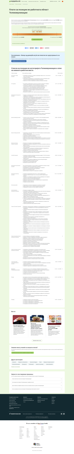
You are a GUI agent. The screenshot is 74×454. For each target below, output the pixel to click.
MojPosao (42, 428)
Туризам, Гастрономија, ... (40, 364)
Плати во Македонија (12, 398)
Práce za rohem (21, 435)
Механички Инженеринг (16, 364)
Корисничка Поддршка (33, 362)
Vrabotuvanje (43, 431)
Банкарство (14, 362)
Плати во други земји (12, 401)
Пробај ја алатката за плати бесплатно (18, 61)
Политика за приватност (39, 413)
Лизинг (40, 362)
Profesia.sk (20, 430)
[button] (63, 1)
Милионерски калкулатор (13, 403)
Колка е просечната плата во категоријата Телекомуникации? (21, 378)
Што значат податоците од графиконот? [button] (18, 43)
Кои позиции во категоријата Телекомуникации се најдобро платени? (23, 382)
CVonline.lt (35, 428)
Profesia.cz (21, 431)
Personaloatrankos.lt (36, 436)
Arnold (27, 428)
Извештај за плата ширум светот (43, 398)
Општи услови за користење (27, 398)
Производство (24, 364)
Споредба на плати (43, 1)
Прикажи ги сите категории (15, 366)
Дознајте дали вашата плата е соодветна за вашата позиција (22, 352)
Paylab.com (28, 436)
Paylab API (39, 401)
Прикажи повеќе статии (37, 340)
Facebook (53, 400)
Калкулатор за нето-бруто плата (33, 1)
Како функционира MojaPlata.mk (28, 400)
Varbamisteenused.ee (37, 439)
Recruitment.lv (36, 438)
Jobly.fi (49, 428)
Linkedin (53, 401)
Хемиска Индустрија (49, 364)
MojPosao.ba (42, 430)
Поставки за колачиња (51, 413)
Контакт (53, 398)
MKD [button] (59, 1)
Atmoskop (20, 436)
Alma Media (44, 417)
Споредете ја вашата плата (37, 39)
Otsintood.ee (36, 435)
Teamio (28, 430)
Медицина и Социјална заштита (49, 362)
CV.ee (35, 431)
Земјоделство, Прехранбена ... (23, 362)
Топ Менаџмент (31, 364)
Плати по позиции (24, 1)
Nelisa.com (20, 438)
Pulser (42, 435)
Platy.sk (28, 435)
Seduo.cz (28, 431)
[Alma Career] (37, 444)
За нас (24, 401)
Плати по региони (12, 400)
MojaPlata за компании (53, 1)
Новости (53, 403)
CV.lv (34, 430)
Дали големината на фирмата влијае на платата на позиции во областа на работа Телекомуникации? (28, 385)
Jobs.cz (20, 428)
